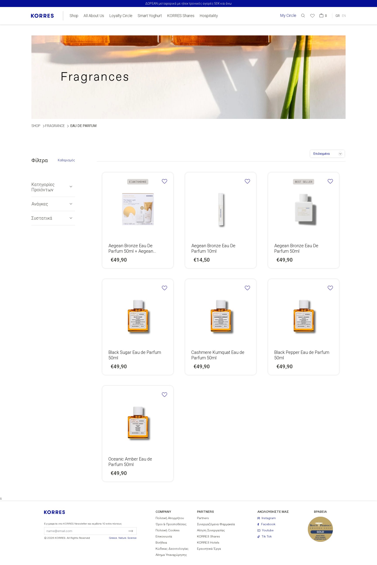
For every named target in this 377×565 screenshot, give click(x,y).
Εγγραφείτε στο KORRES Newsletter (83, 524)
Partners (203, 518)
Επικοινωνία (164, 536)
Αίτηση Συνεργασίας (211, 530)
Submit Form (112, 530)
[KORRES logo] (42, 16)
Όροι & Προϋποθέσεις (171, 524)
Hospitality (209, 16)
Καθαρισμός (66, 160)
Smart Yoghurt (150, 16)
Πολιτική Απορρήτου (170, 518)
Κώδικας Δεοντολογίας (172, 548)
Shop (74, 16)
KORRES (57, 512)
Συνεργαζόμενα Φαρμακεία (216, 524)
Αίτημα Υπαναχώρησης (171, 554)
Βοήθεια (161, 542)
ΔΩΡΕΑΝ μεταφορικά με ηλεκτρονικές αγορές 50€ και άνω (188, 3)
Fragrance (55, 126)
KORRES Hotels (208, 542)
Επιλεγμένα (322, 153)
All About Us (94, 16)
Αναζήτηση (283, 33)
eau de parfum (83, 126)
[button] (303, 16)
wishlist (164, 181)
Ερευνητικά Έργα (209, 548)
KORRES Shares (180, 16)
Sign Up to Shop (220, 206)
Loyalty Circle (120, 16)
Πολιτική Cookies (168, 530)
